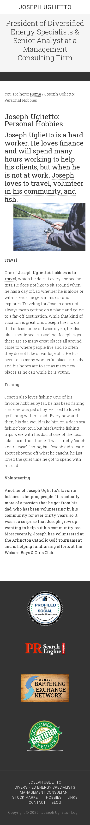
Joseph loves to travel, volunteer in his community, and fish (44, 187)
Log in (76, 812)
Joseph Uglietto (45, 7)
